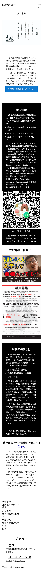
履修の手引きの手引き (10, 524)
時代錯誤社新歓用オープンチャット (21, 89)
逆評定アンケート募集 (10, 506)
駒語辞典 (6, 519)
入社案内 (6, 510)
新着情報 (6, 501)
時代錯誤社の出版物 (10, 515)
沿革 (4, 528)
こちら (21, 446)
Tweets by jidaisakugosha (13, 567)
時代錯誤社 (9, 4)
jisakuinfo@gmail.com (15, 560)
